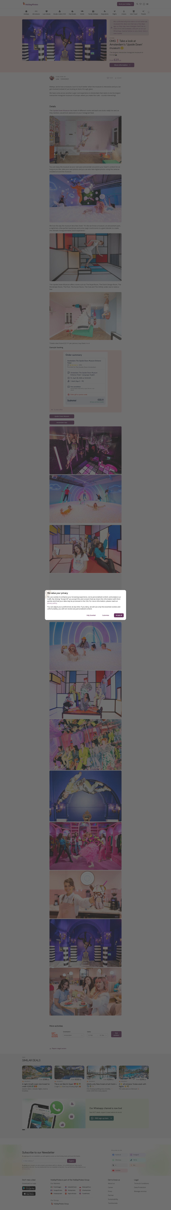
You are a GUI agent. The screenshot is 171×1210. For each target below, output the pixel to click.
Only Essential (91, 615)
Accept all (119, 615)
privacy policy (52, 603)
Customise (105, 615)
